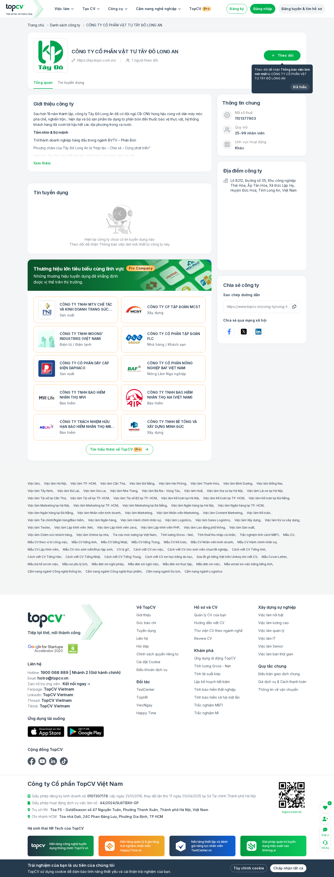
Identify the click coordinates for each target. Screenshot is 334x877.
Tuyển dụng (146, 630)
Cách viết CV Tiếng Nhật (83, 557)
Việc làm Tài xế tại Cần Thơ (47, 498)
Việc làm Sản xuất (241, 527)
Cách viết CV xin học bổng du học (168, 557)
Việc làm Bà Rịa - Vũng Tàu (161, 491)
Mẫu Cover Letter (274, 557)
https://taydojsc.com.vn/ (96, 60)
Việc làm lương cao (273, 623)
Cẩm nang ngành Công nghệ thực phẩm (114, 571)
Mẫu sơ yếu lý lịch (74, 564)
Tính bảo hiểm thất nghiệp (215, 689)
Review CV (203, 638)
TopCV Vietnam (59, 689)
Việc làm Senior (270, 646)
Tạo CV (88, 9)
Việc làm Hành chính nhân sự (141, 520)
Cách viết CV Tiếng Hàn (44, 557)
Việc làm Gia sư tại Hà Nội (225, 491)
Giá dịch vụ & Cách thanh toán (282, 682)
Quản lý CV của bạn (210, 615)
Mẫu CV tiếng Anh (84, 542)
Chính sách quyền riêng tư (157, 654)
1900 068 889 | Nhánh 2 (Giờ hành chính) (81, 672)
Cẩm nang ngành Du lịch (163, 571)
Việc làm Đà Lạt (68, 491)
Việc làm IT (267, 638)
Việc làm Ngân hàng (102, 520)
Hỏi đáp (142, 646)
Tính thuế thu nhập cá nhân (216, 535)
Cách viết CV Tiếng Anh (248, 549)
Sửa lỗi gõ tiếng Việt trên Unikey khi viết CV (227, 557)
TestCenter (145, 689)
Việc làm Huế (193, 491)
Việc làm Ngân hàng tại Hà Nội (192, 505)
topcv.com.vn (291, 812)
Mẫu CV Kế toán (175, 542)
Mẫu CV (288, 535)
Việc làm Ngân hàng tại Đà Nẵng (50, 513)
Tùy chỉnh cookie (249, 868)
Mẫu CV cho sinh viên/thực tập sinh (87, 549)
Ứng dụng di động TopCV (215, 658)
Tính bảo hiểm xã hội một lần (217, 697)
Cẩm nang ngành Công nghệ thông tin (54, 571)
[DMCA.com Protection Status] (73, 648)
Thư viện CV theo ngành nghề (218, 630)
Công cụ (115, 9)
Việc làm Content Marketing (222, 513)
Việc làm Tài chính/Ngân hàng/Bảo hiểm (56, 520)
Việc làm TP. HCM (83, 483)
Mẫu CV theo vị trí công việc (47, 542)
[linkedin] (53, 761)
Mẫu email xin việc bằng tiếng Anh (248, 564)
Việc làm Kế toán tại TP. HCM (223, 498)
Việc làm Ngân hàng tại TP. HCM (241, 505)
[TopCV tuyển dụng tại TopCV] (74, 622)
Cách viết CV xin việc (148, 549)
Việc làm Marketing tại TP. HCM (95, 505)
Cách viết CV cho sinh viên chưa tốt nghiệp (197, 549)
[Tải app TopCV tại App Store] (46, 731)
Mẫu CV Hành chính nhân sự (257, 542)
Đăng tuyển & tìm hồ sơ (301, 9)
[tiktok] (64, 761)
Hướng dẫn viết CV (209, 623)
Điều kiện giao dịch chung (279, 674)
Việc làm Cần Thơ (112, 483)
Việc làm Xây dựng (247, 520)
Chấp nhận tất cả (288, 868)
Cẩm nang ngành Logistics (204, 571)
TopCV (199, 9)
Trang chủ (36, 25)
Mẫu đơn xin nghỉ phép (108, 564)
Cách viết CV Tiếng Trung (122, 557)
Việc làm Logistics (178, 520)
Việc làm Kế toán (258, 513)
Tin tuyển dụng (71, 82)
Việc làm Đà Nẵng (141, 483)
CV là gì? (123, 549)
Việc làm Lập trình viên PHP (160, 527)
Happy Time (146, 713)
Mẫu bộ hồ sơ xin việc (43, 564)
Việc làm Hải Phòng (172, 483)
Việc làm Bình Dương (237, 483)
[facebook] (31, 761)
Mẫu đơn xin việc (208, 564)
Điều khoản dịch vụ (151, 670)
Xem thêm (42, 163)
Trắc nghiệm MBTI (208, 705)
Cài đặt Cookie (148, 662)
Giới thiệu (143, 615)
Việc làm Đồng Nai (269, 483)
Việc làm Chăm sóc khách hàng (50, 535)
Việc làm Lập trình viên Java (116, 527)
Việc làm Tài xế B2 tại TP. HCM (135, 498)
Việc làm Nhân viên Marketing (177, 513)
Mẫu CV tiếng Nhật (114, 542)
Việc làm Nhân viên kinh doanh (99, 513)
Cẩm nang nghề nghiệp (156, 9)
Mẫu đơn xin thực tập (177, 564)
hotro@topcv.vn (52, 678)
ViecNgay (144, 705)
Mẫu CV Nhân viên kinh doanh (212, 542)
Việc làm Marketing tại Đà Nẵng (144, 505)
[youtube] (42, 761)
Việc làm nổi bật (270, 615)
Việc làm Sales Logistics (212, 520)
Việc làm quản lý (271, 630)
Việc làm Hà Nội (55, 483)
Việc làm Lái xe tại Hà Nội (264, 491)
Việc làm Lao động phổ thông (204, 527)
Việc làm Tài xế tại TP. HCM (89, 498)
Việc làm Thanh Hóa (204, 483)
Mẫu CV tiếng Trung (145, 542)
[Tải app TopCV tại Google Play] (85, 731)
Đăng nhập (262, 9)
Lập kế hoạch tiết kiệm (212, 682)
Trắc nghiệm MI (206, 713)
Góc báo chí (146, 623)
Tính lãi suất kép (207, 674)
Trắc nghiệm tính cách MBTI (259, 535)
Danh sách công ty (65, 25)
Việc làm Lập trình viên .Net (73, 527)
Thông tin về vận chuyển (278, 689)
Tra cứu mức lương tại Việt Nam (134, 535)
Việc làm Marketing (138, 513)
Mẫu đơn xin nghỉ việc (143, 564)
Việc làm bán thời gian (275, 654)
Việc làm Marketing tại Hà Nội (48, 505)
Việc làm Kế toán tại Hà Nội (180, 498)
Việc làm (62, 9)
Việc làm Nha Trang (123, 491)
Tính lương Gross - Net (177, 535)
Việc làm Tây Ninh (40, 491)
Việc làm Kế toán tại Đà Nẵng (269, 498)
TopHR (142, 697)
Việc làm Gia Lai (94, 491)
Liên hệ (142, 638)
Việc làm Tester (39, 527)
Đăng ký (237, 9)
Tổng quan (43, 82)
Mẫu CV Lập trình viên (43, 549)
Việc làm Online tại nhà (92, 535)
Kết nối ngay (74, 683)
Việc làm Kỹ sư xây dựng (282, 520)
